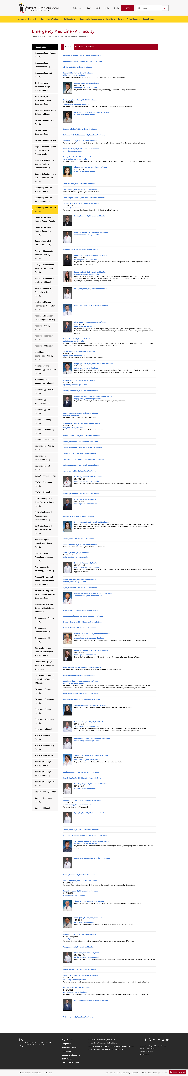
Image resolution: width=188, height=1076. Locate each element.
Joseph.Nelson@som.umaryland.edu (88, 595)
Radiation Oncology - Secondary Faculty (43, 773)
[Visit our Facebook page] (145, 1040)
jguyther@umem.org (71, 415)
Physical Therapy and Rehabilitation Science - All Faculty (45, 608)
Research (32, 19)
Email (89, 8)
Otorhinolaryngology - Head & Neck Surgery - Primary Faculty (44, 652)
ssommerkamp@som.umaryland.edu (77, 805)
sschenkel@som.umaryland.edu (86, 726)
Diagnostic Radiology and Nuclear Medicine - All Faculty (45, 178)
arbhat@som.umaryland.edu (74, 75)
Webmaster (110, 1073)
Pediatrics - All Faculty (44, 729)
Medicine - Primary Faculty (42, 328)
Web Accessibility (123, 1073)
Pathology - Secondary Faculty (44, 701)
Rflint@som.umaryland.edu (84, 326)
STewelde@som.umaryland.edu (75, 895)
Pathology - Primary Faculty (43, 691)
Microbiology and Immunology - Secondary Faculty (45, 369)
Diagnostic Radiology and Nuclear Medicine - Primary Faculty (45, 150)
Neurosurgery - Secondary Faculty (42, 458)
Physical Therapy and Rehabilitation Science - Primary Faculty (45, 581)
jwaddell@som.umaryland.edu (74, 939)
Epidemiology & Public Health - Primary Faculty (45, 219)
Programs (66, 1044)
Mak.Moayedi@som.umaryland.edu (87, 567)
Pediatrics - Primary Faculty (43, 711)
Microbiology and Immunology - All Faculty (45, 381)
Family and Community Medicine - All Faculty (44, 280)
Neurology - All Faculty (44, 439)
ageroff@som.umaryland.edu (74, 355)
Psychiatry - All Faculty (44, 755)
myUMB (97, 8)
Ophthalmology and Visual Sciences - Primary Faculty (45, 502)
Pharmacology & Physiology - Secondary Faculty (45, 557)
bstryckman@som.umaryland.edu (87, 843)
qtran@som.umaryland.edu (85, 922)
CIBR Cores (67, 1059)
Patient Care (69, 19)
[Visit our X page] (150, 1040)
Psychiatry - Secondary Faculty (44, 747)
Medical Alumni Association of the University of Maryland (111, 1046)
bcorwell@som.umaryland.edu (74, 208)
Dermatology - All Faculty (45, 140)
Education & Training (50, 19)
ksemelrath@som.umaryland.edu (87, 741)
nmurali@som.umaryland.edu (74, 582)
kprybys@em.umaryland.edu (85, 655)
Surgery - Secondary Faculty (43, 800)
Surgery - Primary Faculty (45, 792)
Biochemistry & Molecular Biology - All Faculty (45, 112)
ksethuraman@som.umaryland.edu (88, 760)
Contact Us (144, 1055)
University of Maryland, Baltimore (101, 1040)
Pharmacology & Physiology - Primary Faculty (43, 543)
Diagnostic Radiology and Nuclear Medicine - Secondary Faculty (45, 164)
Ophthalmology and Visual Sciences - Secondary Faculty (43, 516)
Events (116, 8)
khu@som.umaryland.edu (73, 428)
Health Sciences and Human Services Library (105, 1049)
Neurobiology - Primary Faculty (44, 391)
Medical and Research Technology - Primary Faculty (44, 292)
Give (128, 8)
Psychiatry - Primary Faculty (43, 737)
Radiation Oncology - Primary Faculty (43, 763)
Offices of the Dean (70, 1063)
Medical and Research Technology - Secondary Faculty (45, 306)
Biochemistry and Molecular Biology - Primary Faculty (43, 87)
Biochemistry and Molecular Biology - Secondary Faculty (43, 100)
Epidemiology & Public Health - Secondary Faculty (44, 231)
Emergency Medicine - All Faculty (45, 209)
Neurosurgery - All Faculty (42, 468)
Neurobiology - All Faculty (42, 411)
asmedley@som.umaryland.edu (86, 788)
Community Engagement (91, 19)
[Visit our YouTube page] (154, 1040)
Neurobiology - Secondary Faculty (42, 401)
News (120, 19)
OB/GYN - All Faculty (43, 492)
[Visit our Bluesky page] (167, 1040)
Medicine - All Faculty (44, 346)
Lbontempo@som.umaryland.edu (76, 104)
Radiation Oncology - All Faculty (45, 783)
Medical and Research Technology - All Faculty (45, 318)
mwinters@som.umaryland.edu (75, 992)
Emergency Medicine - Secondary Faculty (44, 199)
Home (34, 36)
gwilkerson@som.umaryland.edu (87, 957)
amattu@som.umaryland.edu (85, 504)
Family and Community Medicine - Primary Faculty (44, 255)
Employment (158, 1073)
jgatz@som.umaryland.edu (73, 341)
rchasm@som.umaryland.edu (85, 171)
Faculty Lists (52, 36)
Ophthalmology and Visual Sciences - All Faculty (43, 529)
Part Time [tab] (79, 47)
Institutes (66, 1051)
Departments (148, 19)
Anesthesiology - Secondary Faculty (42, 65)
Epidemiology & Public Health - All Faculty (44, 243)
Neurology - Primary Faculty (43, 421)
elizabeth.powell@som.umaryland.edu (89, 638)
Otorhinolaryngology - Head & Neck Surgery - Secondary (44, 665)
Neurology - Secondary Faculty (44, 431)
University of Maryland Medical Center (103, 1043)
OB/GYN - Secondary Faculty (43, 484)
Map (167, 1073)
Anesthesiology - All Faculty (43, 75)
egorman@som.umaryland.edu (75, 385)
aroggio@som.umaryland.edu (74, 683)
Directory (107, 8)
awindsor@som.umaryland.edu (75, 980)
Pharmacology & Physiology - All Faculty (44, 569)
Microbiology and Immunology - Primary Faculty (44, 356)
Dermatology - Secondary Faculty (42, 132)
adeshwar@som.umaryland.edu (86, 235)
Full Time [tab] (68, 47)
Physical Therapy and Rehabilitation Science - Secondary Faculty (45, 594)
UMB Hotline (146, 1073)
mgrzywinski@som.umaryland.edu (87, 398)
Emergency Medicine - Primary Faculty (44, 189)
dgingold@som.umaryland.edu (86, 368)
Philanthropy (132, 19)
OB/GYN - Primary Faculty (45, 476)
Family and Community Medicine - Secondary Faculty (44, 268)
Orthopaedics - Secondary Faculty (42, 630)
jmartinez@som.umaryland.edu (86, 481)
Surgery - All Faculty (43, 808)
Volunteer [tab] (90, 47)
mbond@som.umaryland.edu (85, 87)
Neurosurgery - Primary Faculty (44, 448)
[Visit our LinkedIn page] (159, 1040)
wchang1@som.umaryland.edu (75, 159)
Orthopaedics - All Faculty (42, 640)
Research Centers (70, 1047)
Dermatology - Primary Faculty (44, 122)
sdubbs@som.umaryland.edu (85, 259)
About (21, 19)
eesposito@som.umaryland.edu (86, 274)
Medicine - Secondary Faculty (44, 338)
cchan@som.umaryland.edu (73, 151)
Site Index (135, 1073)
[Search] (165, 8)
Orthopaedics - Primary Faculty (44, 620)
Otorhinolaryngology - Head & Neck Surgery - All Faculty (44, 679)
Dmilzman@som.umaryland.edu (75, 557)
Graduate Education (71, 1055)
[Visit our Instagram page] (163, 1040)
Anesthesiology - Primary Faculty (45, 55)
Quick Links (77, 8)
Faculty (109, 19)
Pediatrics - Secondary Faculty (44, 721)
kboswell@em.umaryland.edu (85, 114)
